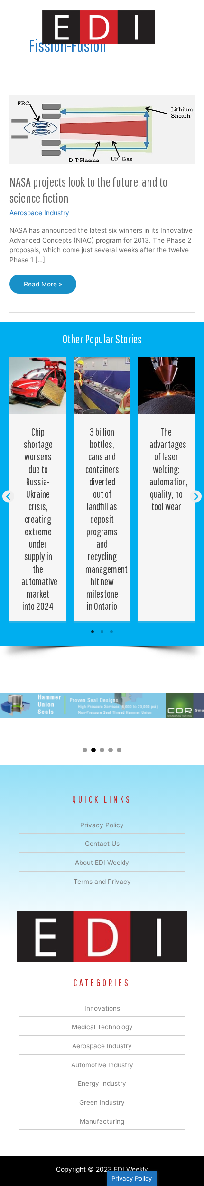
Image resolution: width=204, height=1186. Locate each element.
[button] (8, 497)
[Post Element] (38, 489)
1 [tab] (92, 631)
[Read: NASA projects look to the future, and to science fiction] (102, 129)
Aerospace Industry (39, 213)
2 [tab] (102, 631)
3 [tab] (111, 631)
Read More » (42, 287)
